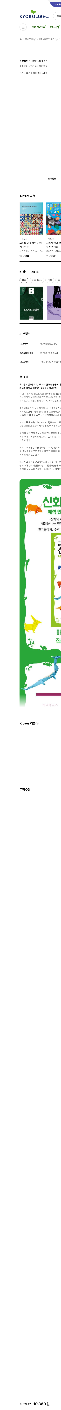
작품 (50, 281)
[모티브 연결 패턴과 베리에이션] (31, 230)
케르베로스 (37, 281)
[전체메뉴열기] (23, 27)
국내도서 (29, 39)
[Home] (21, 39)
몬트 (24, 281)
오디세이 (54, 27)
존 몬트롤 (24, 60)
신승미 (40, 60)
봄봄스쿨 (23, 65)
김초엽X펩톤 (38, 27)
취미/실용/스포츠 (46, 39)
